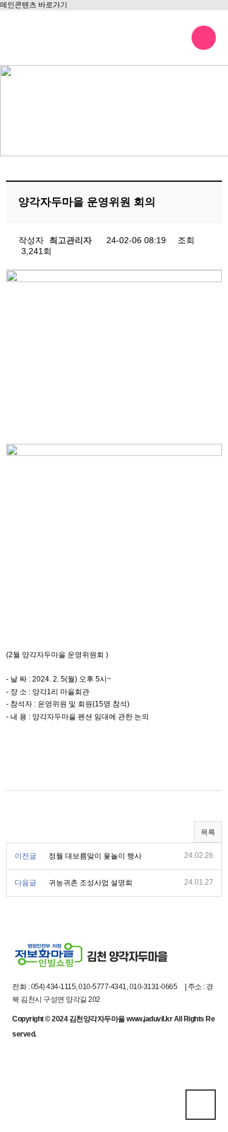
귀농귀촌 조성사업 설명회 (91, 882)
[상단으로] (200, 1104)
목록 (208, 832)
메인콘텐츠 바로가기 (33, 5)
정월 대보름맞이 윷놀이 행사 (95, 856)
